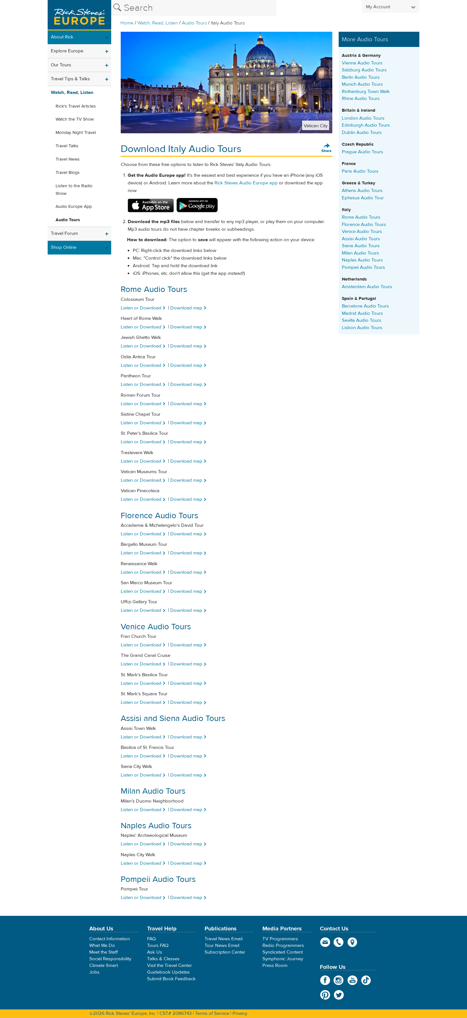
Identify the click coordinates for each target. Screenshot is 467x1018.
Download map (186, 308)
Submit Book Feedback (171, 979)
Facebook (325, 980)
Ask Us (154, 952)
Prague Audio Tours (362, 152)
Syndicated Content (282, 952)
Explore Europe (67, 51)
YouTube (352, 980)
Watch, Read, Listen (158, 23)
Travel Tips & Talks (70, 79)
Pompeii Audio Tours (363, 267)
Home (126, 23)
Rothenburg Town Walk (366, 92)
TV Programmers (280, 939)
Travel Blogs (68, 172)
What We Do (102, 945)
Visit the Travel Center (169, 965)
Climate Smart (103, 965)
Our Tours (61, 65)
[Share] (326, 148)
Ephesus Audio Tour (363, 198)
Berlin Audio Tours (361, 77)
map (352, 942)
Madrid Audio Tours (362, 313)
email (325, 942)
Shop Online (63, 247)
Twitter (339, 995)
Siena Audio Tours (361, 246)
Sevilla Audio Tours (361, 320)
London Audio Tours (363, 118)
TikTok (366, 980)
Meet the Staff (103, 952)
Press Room (275, 965)
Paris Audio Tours (360, 171)
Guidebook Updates (168, 972)
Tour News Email (222, 945)
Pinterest (325, 995)
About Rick (62, 37)
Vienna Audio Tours (362, 63)
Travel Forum (64, 233)
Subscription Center (225, 952)
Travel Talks (67, 146)
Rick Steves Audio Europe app (246, 183)
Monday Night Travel (76, 133)
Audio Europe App (74, 206)
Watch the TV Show (75, 119)
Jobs (94, 972)
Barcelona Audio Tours (365, 306)
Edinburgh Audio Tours (366, 125)
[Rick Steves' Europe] (79, 15)
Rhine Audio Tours (361, 99)
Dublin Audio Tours (362, 132)
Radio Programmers (283, 945)
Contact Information (109, 939)
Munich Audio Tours (362, 84)
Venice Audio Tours (362, 231)
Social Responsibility (110, 959)
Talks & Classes (163, 959)
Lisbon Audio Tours (362, 328)
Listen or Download (141, 308)
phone (339, 942)
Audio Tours (194, 23)
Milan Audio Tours (360, 253)
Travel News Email (223, 939)
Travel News (68, 159)
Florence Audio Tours (364, 224)
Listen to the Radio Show (74, 189)
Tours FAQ (157, 945)
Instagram (339, 980)
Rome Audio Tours (361, 217)
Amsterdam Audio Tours (367, 287)
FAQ (151, 939)
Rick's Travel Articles (76, 106)
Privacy (240, 1013)
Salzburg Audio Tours (364, 70)
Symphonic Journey (282, 959)
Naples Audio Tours (362, 260)
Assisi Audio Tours (361, 239)
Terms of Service (212, 1013)
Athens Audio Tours (362, 191)
